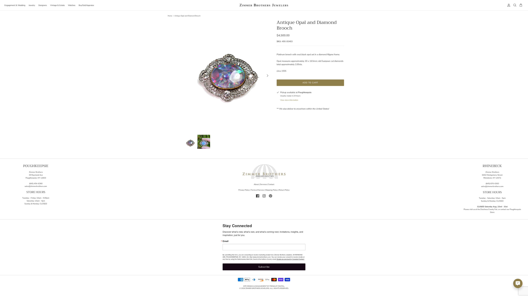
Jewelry (32, 5)
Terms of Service (257, 190)
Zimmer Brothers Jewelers (257, 288)
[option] (227, 76)
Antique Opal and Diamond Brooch (187, 16)
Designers (42, 5)
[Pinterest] (270, 195)
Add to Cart (310, 82)
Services (263, 184)
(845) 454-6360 (35, 183)
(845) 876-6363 (492, 183)
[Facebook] (257, 195)
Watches (71, 5)
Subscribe (264, 266)
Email (225, 241)
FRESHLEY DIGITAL (277, 286)
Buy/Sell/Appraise (86, 5)
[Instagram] (264, 195)
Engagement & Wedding (14, 5)
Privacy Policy (244, 190)
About (256, 184)
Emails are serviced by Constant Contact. (290, 259)
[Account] (508, 5)
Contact (271, 184)
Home (170, 16)
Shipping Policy (271, 190)
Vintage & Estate (57, 5)
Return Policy (284, 190)
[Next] (268, 76)
